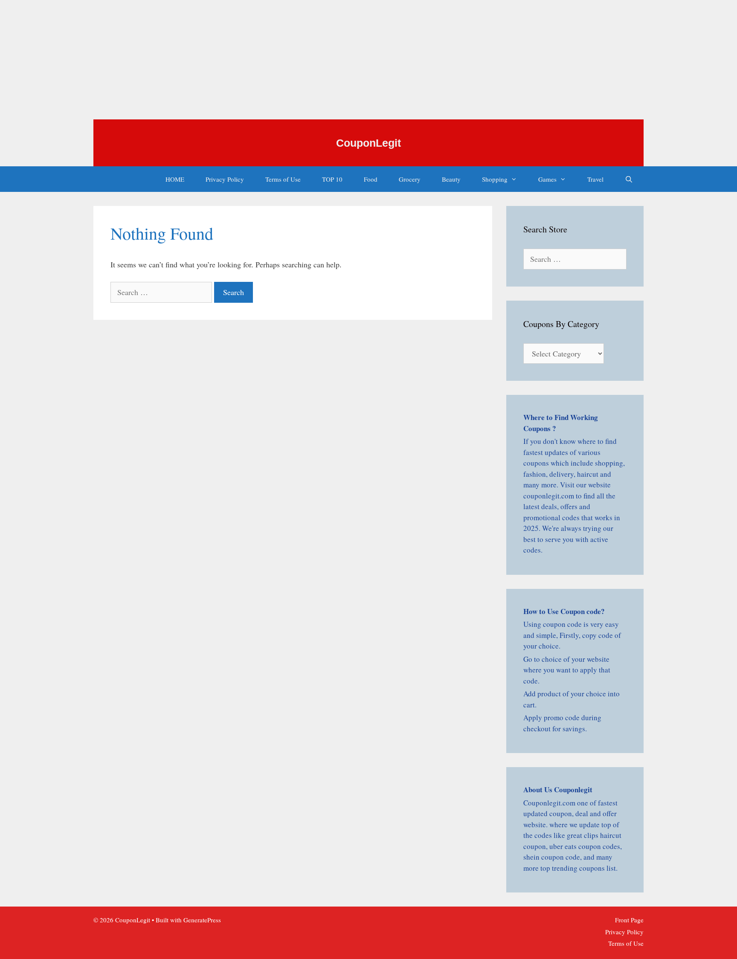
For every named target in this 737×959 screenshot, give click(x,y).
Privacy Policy (225, 179)
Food (370, 179)
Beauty (451, 179)
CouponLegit (368, 143)
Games (547, 179)
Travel (595, 179)
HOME (174, 179)
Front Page (629, 920)
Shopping (495, 179)
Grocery (410, 179)
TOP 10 (332, 179)
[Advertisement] (256, 59)
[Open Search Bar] (629, 179)
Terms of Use (283, 179)
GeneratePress (202, 920)
